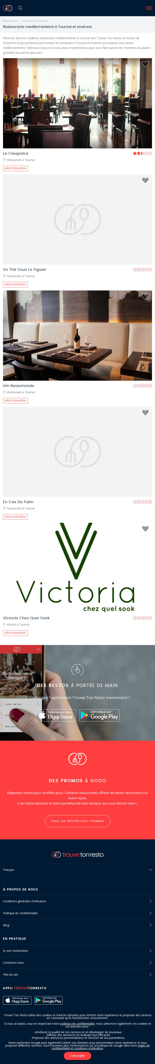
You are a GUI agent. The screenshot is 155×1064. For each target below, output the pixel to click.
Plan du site (10, 974)
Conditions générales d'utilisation (24, 901)
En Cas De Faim (18, 502)
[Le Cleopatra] (77, 103)
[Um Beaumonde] (77, 335)
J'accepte (77, 1055)
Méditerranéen (15, 168)
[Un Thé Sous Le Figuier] (77, 219)
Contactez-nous (13, 962)
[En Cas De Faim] (77, 452)
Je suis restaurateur (15, 951)
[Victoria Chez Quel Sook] (77, 568)
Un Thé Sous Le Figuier (25, 270)
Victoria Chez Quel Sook (26, 618)
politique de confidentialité (77, 1023)
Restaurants (10, 21)
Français (8, 870)
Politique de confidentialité (20, 913)
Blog (6, 925)
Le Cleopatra (15, 153)
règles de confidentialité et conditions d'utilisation (100, 1047)
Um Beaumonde (18, 386)
